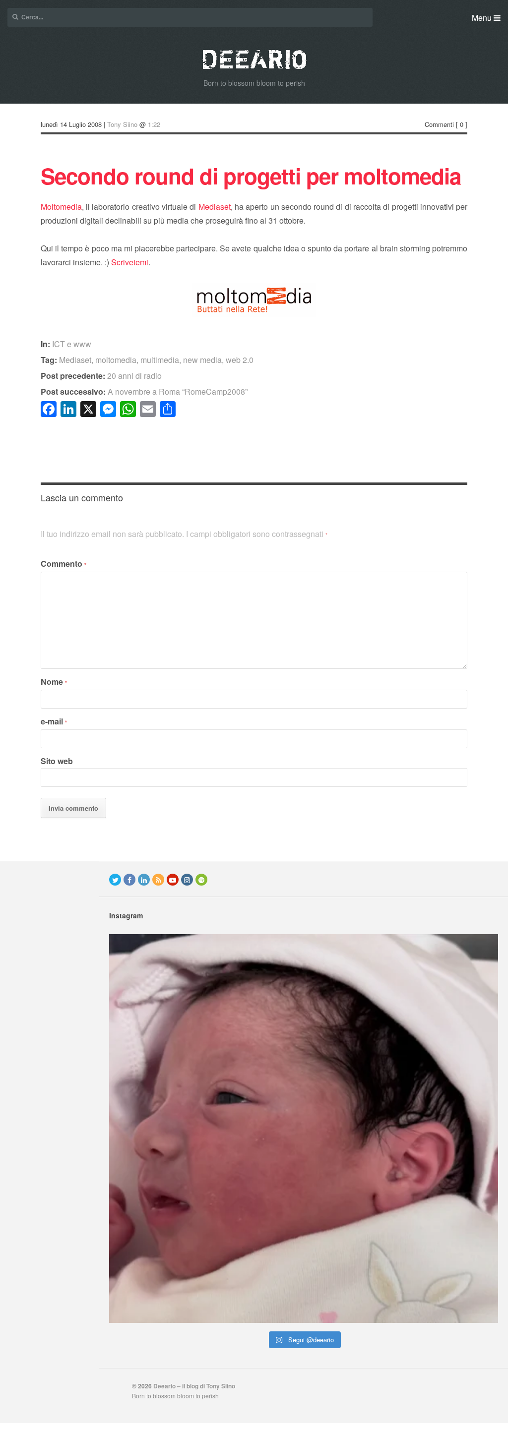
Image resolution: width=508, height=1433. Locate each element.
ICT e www (71, 344)
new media (202, 359)
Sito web (57, 761)
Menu (483, 17)
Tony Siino (122, 124)
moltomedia (115, 359)
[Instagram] (187, 880)
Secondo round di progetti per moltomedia (251, 175)
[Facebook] (129, 880)
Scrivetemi (129, 262)
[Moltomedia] (254, 313)
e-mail (54, 721)
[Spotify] (201, 880)
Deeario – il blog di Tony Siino (194, 1385)
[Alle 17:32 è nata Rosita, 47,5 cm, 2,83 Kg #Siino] (303, 1128)
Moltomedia (61, 206)
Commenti (439, 124)
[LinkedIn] (144, 880)
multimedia (159, 359)
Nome (54, 681)
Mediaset (214, 206)
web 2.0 (240, 359)
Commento (63, 563)
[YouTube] (173, 880)
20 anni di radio (101, 375)
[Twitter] (115, 880)
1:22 (154, 124)
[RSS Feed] (158, 880)
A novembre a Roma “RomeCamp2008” (144, 391)
